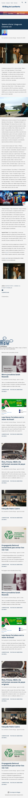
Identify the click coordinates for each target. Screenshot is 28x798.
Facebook (3, 2)
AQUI (6, 258)
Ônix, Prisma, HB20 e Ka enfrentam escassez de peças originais (13, 464)
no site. (6, 252)
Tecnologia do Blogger (14, 792)
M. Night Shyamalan (7, 287)
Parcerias (15, 2)
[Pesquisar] (22, 2)
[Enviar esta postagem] (2, 290)
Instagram (8, 2)
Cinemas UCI (17, 285)
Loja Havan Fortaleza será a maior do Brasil (13, 418)
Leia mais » (4, 391)
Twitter (12, 2)
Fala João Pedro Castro (11, 508)
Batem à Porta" (9, 285)
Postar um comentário (16, 389)
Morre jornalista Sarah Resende (11, 375)
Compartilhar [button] (5, 292)
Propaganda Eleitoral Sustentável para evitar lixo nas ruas (13, 547)
